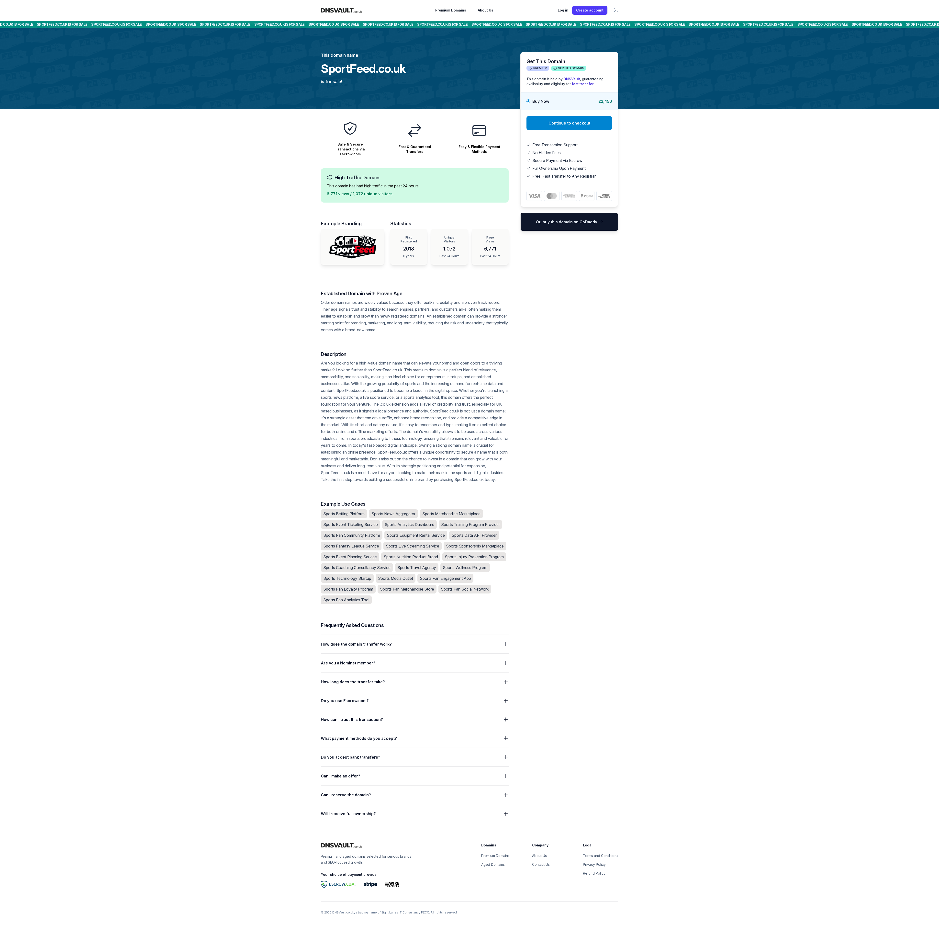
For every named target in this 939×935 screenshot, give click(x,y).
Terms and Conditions (600, 856)
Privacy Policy (594, 864)
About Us (485, 10)
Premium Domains (450, 10)
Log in (563, 10)
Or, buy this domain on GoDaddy (566, 221)
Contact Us (541, 864)
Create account (590, 10)
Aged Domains (493, 864)
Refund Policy (594, 873)
